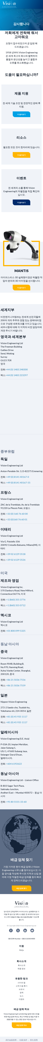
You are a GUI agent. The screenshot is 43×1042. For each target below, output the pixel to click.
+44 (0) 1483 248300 (17, 369)
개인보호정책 (11, 1040)
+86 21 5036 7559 (15, 685)
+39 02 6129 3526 (15, 559)
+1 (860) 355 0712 (15, 605)
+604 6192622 (14, 763)
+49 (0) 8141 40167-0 (17, 476)
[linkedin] (25, 930)
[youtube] (32, 930)
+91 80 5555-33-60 (16, 801)
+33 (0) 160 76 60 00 (17, 513)
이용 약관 (23, 1040)
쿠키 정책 (34, 1040)
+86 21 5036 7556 (15, 679)
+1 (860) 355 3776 (15, 599)
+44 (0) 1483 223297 (17, 375)
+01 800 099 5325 (15, 630)
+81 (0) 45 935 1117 (16, 716)
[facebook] (11, 930)
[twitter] (18, 930)
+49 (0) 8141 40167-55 (18, 482)
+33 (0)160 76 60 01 (16, 519)
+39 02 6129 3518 (15, 554)
